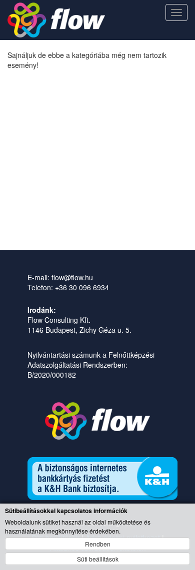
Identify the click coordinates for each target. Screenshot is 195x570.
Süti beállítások (97, 559)
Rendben (97, 544)
